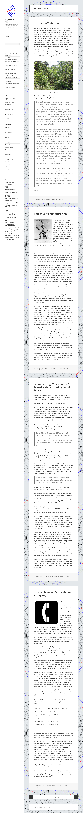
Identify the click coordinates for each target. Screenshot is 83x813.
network (9, 231)
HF (14, 225)
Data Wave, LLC (8, 104)
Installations (8, 147)
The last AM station (46, 23)
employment (8, 132)
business (7, 130)
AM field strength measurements (10, 68)
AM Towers (10, 182)
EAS (17, 198)
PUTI (6, 65)
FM (16, 202)
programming (8, 159)
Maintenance (8, 154)
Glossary (7, 36)
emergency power (8, 203)
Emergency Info (8, 200)
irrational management (59, 576)
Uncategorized (8, 169)
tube (13, 239)
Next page (76, 797)
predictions (14, 231)
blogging (14, 198)
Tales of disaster (8, 161)
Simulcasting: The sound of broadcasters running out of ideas (52, 387)
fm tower (7, 209)
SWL (6, 239)
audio (6, 127)
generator (12, 222)
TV (5, 166)
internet (7, 230)
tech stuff (7, 164)
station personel (15, 235)
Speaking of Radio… (13, 65)
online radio (8, 157)
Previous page (31, 797)
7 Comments (60, 199)
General (7, 137)
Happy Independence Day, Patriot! (11, 58)
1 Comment (38, 787)
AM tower (11, 180)
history (6, 142)
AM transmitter (8, 184)
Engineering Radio (10, 20)
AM (7, 179)
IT (5, 149)
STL (6, 237)
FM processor (14, 205)
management (62, 368)
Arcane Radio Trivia (9, 102)
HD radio (7, 140)
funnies (7, 222)
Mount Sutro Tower (9, 109)
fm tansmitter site (13, 207)
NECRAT (7, 112)
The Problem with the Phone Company (52, 594)
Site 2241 (7, 118)
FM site (7, 207)
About (6, 34)
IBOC (17, 227)
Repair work (9, 233)
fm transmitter (14, 209)
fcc (5, 135)
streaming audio (11, 237)
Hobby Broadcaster (9, 107)
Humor (6, 144)
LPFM (6, 152)
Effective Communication (50, 214)
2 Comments (43, 369)
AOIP (6, 198)
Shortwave (8, 235)
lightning (12, 230)
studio (17, 237)
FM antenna (8, 205)
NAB (6, 231)
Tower (10, 239)
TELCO (66, 785)
